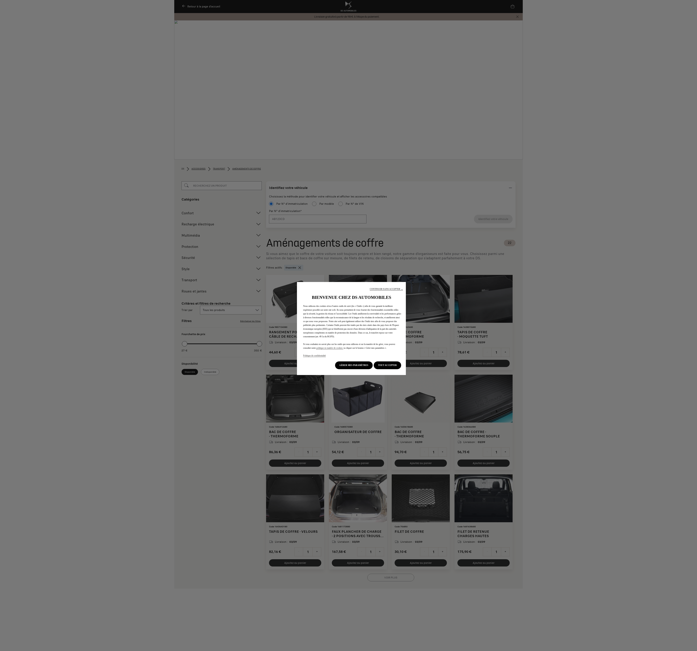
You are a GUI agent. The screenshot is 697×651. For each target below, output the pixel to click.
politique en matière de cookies (329, 348)
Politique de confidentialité (314, 355)
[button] (386, 289)
